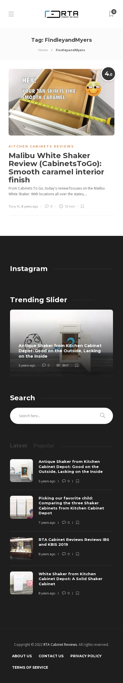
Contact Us (51, 656)
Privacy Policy (86, 656)
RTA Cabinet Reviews (60, 644)
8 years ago (29, 206)
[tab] (18, 446)
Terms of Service (30, 667)
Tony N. (14, 206)
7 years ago (47, 523)
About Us (22, 656)
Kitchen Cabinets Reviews (41, 146)
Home (43, 50)
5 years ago (27, 365)
